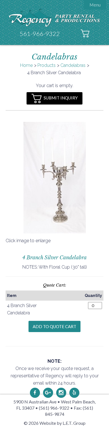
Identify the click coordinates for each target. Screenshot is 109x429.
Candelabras (73, 65)
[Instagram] (61, 393)
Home (26, 65)
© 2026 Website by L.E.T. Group (55, 423)
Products (46, 65)
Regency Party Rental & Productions (54, 17)
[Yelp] (74, 393)
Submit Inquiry (61, 97)
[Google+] (48, 393)
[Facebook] (35, 393)
